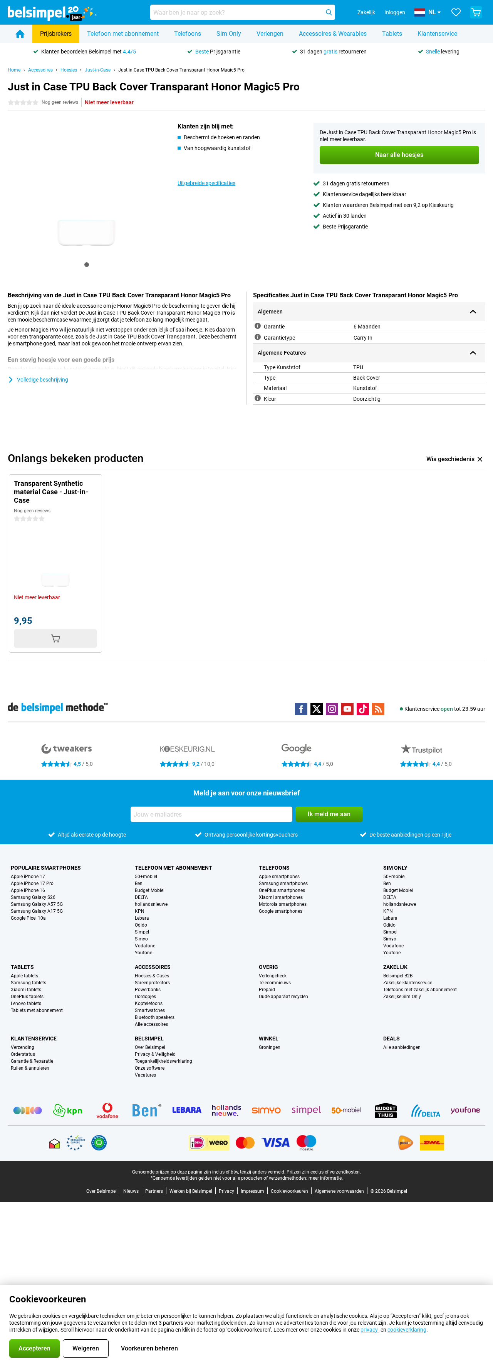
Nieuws (131, 1191)
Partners (154, 1191)
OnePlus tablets (27, 996)
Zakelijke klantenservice (407, 982)
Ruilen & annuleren (30, 1068)
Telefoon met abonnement (123, 33)
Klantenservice (437, 33)
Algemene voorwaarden (339, 1191)
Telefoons (187, 33)
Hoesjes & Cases (152, 976)
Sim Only (228, 33)
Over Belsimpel (150, 1047)
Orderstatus (23, 1054)
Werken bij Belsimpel (190, 1191)
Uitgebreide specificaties (206, 183)
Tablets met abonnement (37, 1010)
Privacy (226, 1191)
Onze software (149, 1068)
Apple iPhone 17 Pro (32, 883)
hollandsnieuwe (151, 904)
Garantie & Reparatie (32, 1061)
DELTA (141, 897)
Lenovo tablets (26, 1003)
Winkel (268, 1038)
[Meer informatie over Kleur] (258, 398)
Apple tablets (24, 976)
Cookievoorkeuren (289, 1191)
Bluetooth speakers (154, 1017)
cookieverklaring (406, 1330)
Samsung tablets (28, 982)
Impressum (252, 1191)
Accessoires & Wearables (333, 33)
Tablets (392, 33)
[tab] (86, 264)
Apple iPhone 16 (28, 890)
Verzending (22, 1047)
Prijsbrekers (56, 33)
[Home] (20, 34)
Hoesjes (68, 70)
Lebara (142, 918)
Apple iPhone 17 (28, 876)
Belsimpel (149, 1038)
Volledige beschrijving (42, 380)
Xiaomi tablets (26, 989)
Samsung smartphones (283, 883)
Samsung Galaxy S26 (33, 897)
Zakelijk (395, 967)
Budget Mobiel (149, 890)
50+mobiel (146, 876)
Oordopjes (145, 996)
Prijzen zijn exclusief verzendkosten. (324, 1172)
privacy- (370, 1330)
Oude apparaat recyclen (283, 996)
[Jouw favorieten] (456, 12)
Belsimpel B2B (398, 976)
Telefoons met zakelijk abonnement (420, 989)
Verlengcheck (273, 976)
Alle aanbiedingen (402, 1047)
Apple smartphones (279, 876)
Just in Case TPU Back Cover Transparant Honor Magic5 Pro (181, 70)
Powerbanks (148, 989)
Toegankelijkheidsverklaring (163, 1061)
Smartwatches (150, 1010)
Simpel (142, 932)
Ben (139, 883)
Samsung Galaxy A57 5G (37, 904)
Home (14, 70)
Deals (391, 1038)
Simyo (141, 939)
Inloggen (394, 12)
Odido (141, 925)
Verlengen (270, 33)
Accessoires (40, 70)
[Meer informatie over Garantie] (258, 326)
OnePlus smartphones (282, 890)
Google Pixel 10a (28, 918)
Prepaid (267, 989)
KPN (139, 911)
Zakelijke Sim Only (402, 996)
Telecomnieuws (275, 982)
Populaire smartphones (46, 868)
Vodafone (145, 946)
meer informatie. (326, 1178)
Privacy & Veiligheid (155, 1054)
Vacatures (145, 1075)
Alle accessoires (151, 1024)
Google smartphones (280, 911)
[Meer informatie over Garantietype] (258, 337)
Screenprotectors (152, 982)
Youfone (143, 952)
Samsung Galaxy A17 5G (37, 911)
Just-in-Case (98, 70)
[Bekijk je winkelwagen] (476, 12)
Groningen (269, 1047)
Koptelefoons (149, 1003)
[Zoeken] (329, 12)
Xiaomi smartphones (281, 897)
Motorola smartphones (283, 904)
